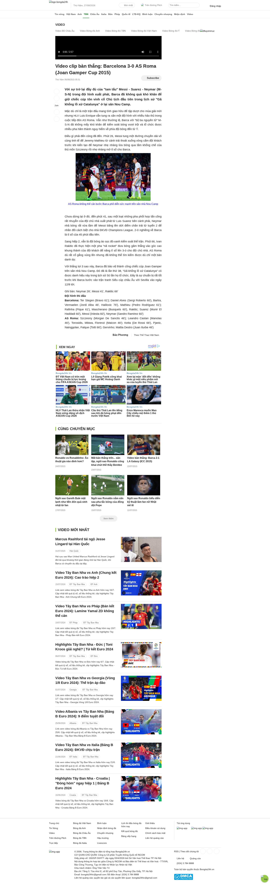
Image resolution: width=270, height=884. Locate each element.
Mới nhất (128, 5)
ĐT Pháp (74, 622)
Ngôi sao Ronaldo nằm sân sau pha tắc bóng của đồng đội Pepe (107, 502)
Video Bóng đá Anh (90, 30)
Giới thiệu (150, 823)
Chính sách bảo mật (155, 833)
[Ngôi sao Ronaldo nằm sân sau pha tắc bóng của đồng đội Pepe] (107, 485)
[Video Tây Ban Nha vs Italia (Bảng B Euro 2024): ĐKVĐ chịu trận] (141, 755)
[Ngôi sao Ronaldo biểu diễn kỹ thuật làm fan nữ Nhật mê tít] (143, 485)
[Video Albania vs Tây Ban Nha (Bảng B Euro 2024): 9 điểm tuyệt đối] (141, 721)
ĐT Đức (94, 656)
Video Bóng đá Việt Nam (144, 30)
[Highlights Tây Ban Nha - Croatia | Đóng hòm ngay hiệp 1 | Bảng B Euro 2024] (141, 788)
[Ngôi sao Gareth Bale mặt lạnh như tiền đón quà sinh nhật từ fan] (71, 485)
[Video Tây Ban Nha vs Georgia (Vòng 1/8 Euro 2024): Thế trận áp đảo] (141, 688)
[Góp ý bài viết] (56, 112)
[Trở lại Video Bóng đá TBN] (56, 119)
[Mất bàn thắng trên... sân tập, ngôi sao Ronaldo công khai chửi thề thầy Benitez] (107, 445)
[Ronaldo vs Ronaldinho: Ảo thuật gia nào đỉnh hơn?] (71, 445)
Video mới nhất (73, 530)
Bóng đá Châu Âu (82, 833)
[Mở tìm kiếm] (198, 5)
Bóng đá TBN (79, 838)
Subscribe (153, 78)
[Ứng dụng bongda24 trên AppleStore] (207, 828)
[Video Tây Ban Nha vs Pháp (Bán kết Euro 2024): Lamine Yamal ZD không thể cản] (141, 616)
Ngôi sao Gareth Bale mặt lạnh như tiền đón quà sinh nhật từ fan (71, 502)
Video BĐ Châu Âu (64, 30)
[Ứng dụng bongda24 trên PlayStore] (196, 828)
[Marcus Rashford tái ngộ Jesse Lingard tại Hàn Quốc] (141, 549)
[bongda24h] (51, 14)
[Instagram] (209, 851)
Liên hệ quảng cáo (154, 838)
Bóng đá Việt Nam (82, 823)
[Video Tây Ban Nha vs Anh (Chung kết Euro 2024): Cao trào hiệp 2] (141, 582)
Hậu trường (103, 838)
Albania (73, 723)
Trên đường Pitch (153, 5)
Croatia (73, 795)
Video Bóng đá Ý (171, 30)
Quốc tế (126, 14)
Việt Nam (71, 14)
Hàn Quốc (74, 551)
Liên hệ (180, 858)
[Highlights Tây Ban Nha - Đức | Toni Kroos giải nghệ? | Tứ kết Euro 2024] (141, 654)
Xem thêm (108, 518)
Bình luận (147, 14)
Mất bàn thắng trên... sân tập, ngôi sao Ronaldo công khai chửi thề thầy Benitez (107, 461)
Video (190, 14)
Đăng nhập (215, 6)
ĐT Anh (94, 584)
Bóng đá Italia (80, 843)
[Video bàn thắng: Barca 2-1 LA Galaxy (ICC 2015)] (143, 445)
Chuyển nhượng (163, 14)
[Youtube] (216, 851)
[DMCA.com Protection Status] (183, 879)
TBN (86, 14)
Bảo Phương (120, 335)
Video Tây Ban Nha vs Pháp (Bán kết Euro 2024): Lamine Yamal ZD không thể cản (84, 611)
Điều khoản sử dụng (155, 828)
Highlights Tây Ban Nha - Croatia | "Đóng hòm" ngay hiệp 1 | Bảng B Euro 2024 (82, 783)
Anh (80, 14)
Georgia (73, 690)
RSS (176, 851)
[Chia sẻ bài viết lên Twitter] (56, 98)
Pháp (117, 14)
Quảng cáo (195, 858)
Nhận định (179, 14)
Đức (110, 14)
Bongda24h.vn (207, 869)
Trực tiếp (53, 843)
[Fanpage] (202, 851)
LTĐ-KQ (136, 14)
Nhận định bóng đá (106, 828)
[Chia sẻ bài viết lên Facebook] (56, 91)
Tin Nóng (53, 828)
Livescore (102, 843)
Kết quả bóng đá (129, 831)
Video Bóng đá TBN (115, 30)
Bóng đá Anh (79, 828)
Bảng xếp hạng (128, 836)
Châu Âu (94, 14)
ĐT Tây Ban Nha (77, 584)
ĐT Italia (73, 757)
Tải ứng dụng (183, 823)
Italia (103, 14)
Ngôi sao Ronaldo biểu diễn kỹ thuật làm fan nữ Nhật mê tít (143, 502)
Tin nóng (59, 14)
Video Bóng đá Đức (195, 30)
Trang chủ (54, 823)
